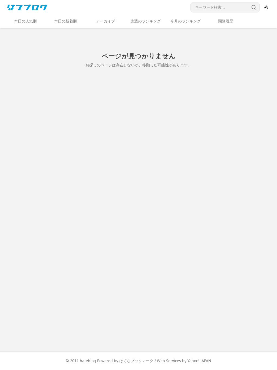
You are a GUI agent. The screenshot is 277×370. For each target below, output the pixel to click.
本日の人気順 (25, 21)
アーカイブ (105, 21)
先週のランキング (145, 21)
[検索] (253, 7)
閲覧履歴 (225, 21)
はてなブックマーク (136, 360)
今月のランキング (185, 21)
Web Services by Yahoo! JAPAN (184, 360)
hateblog (88, 360)
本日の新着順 (65, 21)
